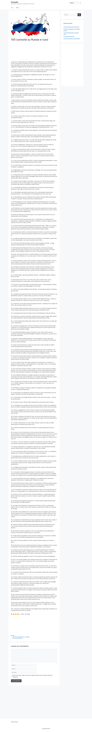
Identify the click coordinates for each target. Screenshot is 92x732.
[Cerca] (79, 14)
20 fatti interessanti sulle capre (71, 27)
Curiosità (14, 2)
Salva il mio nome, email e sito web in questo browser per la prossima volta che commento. (32, 676)
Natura (17, 7)
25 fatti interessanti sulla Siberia (72, 38)
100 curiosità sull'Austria (17, 638)
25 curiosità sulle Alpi (69, 36)
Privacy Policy (14, 721)
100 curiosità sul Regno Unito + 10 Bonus (21, 636)
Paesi (12, 7)
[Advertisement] (34, 52)
